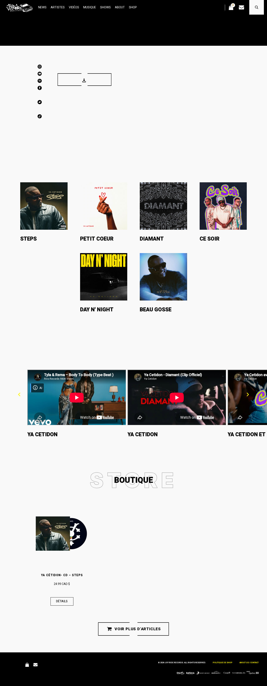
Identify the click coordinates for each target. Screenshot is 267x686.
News (42, 7)
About (120, 7)
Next (248, 394)
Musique (89, 7)
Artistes (58, 7)
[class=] (76, 397)
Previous (19, 394)
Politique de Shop (222, 662)
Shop (133, 7)
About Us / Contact (249, 662)
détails (62, 601)
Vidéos (74, 7)
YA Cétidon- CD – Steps (62, 575)
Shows (105, 7)
